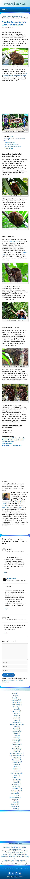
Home (4, 16)
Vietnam (14, 786)
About (17, 869)
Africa (14, 693)
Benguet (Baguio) (15, 724)
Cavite (15, 733)
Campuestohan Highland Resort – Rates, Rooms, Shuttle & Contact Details (15, 852)
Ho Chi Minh (15, 789)
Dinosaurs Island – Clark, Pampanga (15, 860)
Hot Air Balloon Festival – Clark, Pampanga (15, 862)
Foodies (13, 804)
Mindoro (15, 751)
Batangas (16, 722)
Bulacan (15, 729)
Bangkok (15, 780)
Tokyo (16, 709)
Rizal (15, 766)
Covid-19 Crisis (14, 797)
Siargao (15, 769)
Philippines (14, 16)
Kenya (15, 696)
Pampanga (15, 760)
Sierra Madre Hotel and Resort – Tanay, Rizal (15, 864)
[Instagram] (16, 873)
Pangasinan (16, 762)
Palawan (15, 758)
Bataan (16, 720)
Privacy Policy (24, 869)
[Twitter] (13, 873)
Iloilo (16, 747)
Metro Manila (16, 749)
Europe (4, 504)
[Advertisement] (15, 98)
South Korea (14, 806)
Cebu (15, 736)
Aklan (16, 713)
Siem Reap (15, 705)
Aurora (15, 718)
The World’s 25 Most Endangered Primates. (14, 74)
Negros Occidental (15, 755)
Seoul (15, 808)
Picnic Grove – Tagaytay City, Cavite (15, 854)
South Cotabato (16, 773)
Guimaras (16, 740)
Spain (15, 802)
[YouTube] (19, 873)
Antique (15, 716)
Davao (16, 738)
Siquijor (15, 771)
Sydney (15, 795)
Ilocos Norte (16, 744)
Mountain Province (16, 753)
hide (12, 136)
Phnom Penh (16, 702)
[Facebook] (9, 873)
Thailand (5, 507)
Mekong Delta (15, 791)
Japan (21, 507)
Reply (5, 572)
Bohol (20, 16)
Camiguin (15, 731)
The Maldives (15, 784)
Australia (19, 502)
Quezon (16, 764)
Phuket (16, 782)
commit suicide (14, 241)
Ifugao (16, 742)
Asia (8, 16)
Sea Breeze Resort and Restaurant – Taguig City (15, 857)
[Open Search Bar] (28, 9)
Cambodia (5, 505)
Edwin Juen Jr (11, 578)
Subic (15, 775)
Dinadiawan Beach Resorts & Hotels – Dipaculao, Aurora (15, 848)
